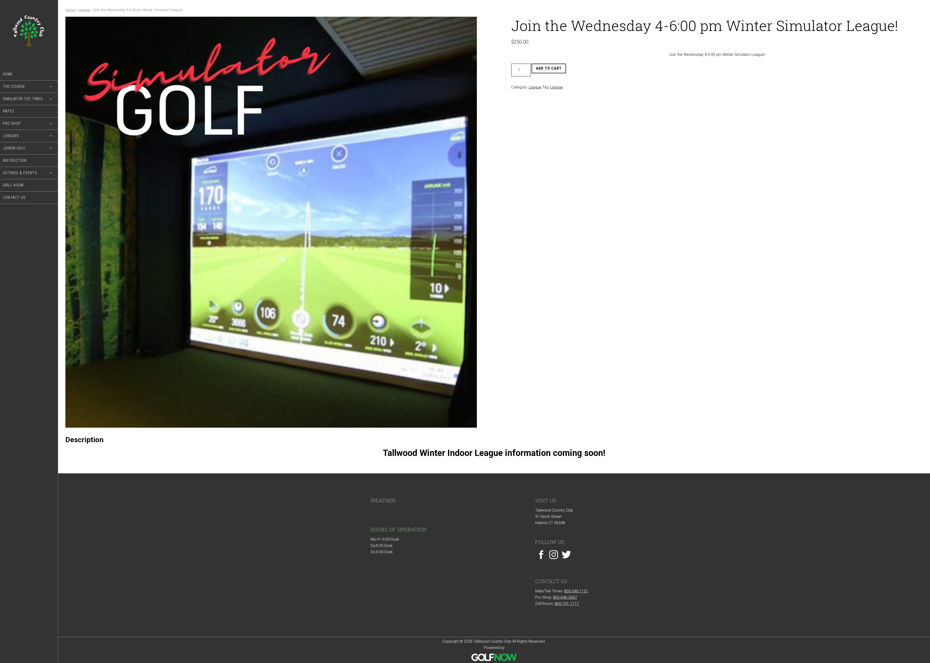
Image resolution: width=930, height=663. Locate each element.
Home (70, 10)
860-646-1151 (576, 591)
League (84, 10)
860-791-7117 (567, 603)
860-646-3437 (565, 597)
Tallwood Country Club (29, 34)
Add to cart (549, 68)
